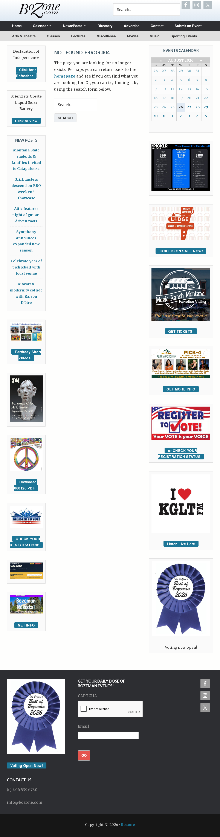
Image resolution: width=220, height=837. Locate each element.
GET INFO (26, 625)
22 (206, 98)
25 (172, 107)
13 (189, 89)
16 (155, 98)
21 (197, 98)
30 (189, 71)
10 (164, 89)
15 (206, 89)
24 (164, 107)
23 (156, 107)
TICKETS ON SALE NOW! (181, 251)
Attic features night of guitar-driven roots (26, 214)
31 (197, 71)
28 (172, 71)
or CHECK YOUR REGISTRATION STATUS (179, 453)
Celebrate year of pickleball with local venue (26, 267)
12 (181, 89)
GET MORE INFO (181, 389)
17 (164, 98)
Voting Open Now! (26, 765)
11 (172, 89)
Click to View (26, 120)
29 (181, 71)
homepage (64, 76)
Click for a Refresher (26, 72)
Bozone (128, 824)
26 (155, 71)
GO (84, 755)
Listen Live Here (181, 543)
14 (197, 89)
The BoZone (39, 10)
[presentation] (110, 709)
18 (172, 98)
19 (181, 98)
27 (164, 71)
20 (189, 98)
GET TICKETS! (181, 331)
